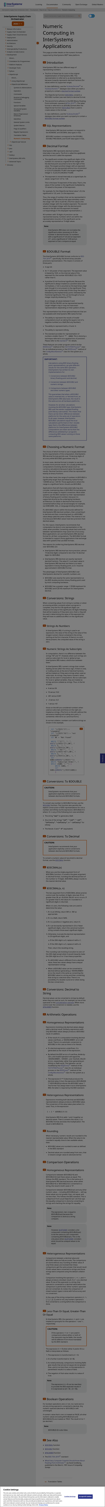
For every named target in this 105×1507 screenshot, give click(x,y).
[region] (52, 1496)
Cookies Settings (69, 1496)
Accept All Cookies (85, 1496)
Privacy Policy (43, 1505)
